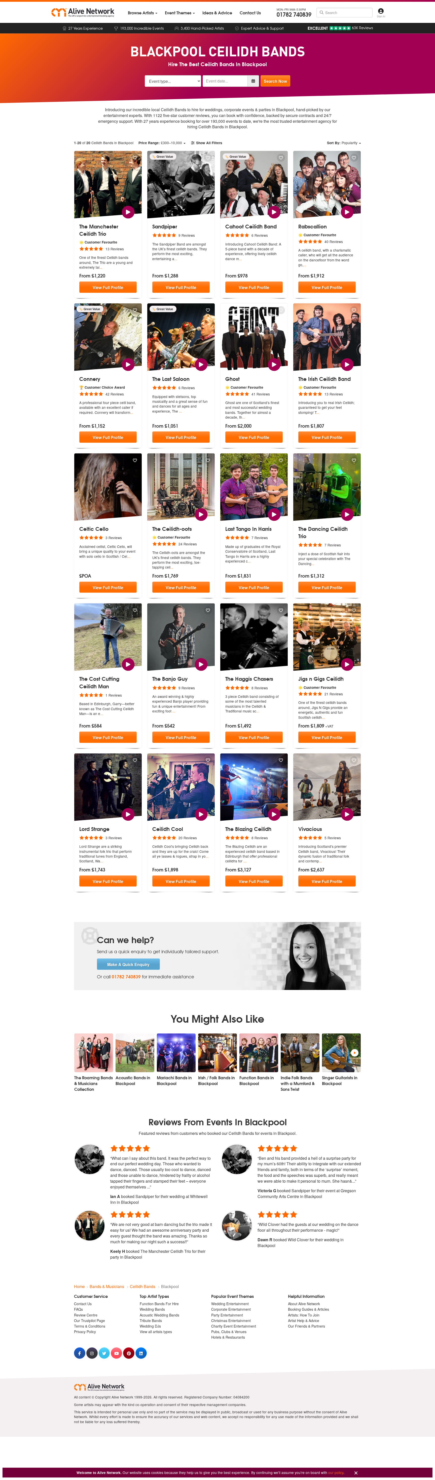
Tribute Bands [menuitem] (151, 1320)
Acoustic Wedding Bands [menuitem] (159, 1314)
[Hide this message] (355, 1473)
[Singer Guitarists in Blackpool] (341, 1052)
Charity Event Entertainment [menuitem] (233, 1326)
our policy (335, 1472)
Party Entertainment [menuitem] (227, 1314)
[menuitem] (142, 12)
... (100, 267)
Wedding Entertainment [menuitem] (230, 1303)
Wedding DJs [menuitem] (150, 1326)
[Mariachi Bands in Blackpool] (176, 1052)
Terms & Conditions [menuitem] (89, 1326)
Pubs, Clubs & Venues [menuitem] (228, 1331)
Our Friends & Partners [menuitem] (306, 1326)
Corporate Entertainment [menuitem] (231, 1309)
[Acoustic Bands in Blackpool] (135, 1052)
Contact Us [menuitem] (83, 1303)
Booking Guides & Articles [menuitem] (308, 1309)
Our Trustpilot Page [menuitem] (89, 1320)
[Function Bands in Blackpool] (258, 1052)
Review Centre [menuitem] (85, 1314)
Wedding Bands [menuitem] (152, 1309)
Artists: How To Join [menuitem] (303, 1314)
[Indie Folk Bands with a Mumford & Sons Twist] (300, 1052)
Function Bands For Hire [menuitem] (159, 1303)
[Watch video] (128, 211)
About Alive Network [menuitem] (304, 1303)
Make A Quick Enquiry (128, 964)
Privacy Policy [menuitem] (85, 1331)
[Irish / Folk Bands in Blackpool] (217, 1052)
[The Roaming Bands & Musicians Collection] (93, 1052)
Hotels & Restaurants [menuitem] (228, 1337)
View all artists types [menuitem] (156, 1331)
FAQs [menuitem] (78, 1309)
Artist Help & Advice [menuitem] (303, 1320)
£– (160, 142)
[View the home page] (82, 13)
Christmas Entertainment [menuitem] (231, 1320)
